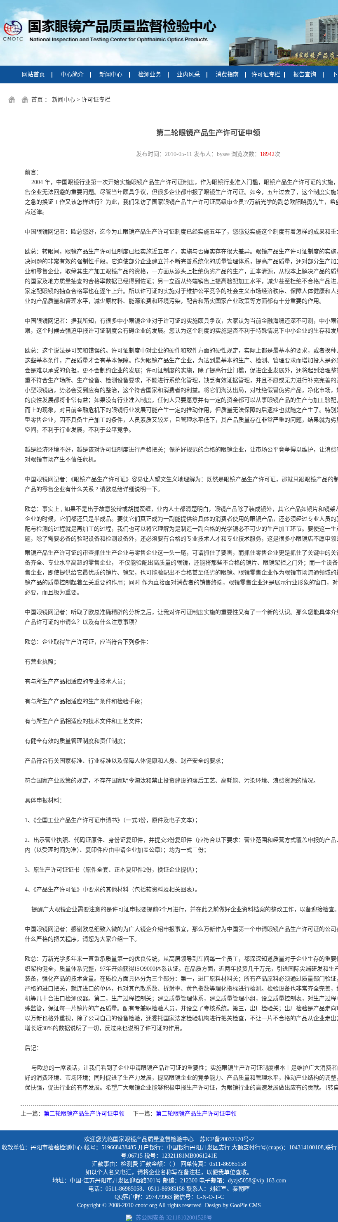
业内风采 (188, 74)
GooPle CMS (245, 1205)
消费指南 (227, 74)
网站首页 (33, 74)
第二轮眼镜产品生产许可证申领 (84, 1114)
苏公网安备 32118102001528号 (172, 1218)
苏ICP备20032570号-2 (227, 1139)
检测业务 (149, 74)
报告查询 (304, 74)
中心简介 (72, 74)
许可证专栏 (265, 74)
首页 (37, 100)
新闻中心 (110, 74)
